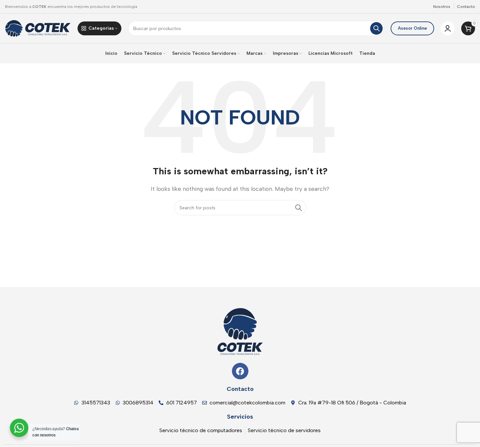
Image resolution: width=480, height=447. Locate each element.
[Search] (376, 28)
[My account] (447, 28)
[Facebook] (240, 371)
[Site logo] (38, 28)
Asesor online (412, 28)
